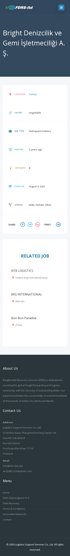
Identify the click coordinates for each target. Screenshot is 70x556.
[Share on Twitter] (30, 225)
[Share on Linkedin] (38, 225)
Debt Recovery (11, 503)
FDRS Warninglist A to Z (16, 498)
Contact (7, 519)
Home (6, 492)
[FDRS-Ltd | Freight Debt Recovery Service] (23, 7)
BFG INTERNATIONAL (26, 294)
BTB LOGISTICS (22, 271)
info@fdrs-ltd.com (13, 466)
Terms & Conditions (14, 508)
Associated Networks (15, 514)
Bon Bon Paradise (23, 318)
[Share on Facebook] (23, 225)
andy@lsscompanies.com (17, 471)
